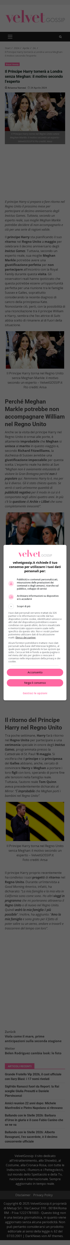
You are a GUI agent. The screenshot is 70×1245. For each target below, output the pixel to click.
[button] (35, 606)
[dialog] (35, 622)
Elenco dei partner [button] (26, 637)
